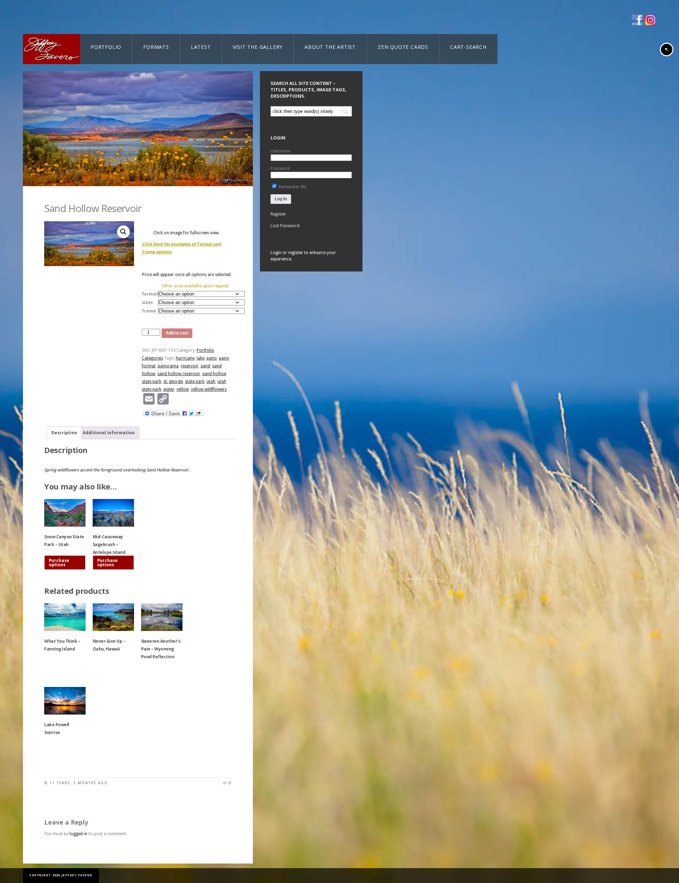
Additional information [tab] (109, 432)
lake (200, 358)
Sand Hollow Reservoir (92, 208)
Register (278, 214)
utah (211, 381)
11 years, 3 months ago (79, 783)
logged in (78, 833)
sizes (147, 302)
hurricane (185, 358)
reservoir (189, 365)
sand (205, 365)
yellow (182, 389)
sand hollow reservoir (178, 373)
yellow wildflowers (209, 389)
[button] (123, 231)
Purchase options (59, 562)
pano (212, 358)
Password (280, 168)
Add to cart (177, 333)
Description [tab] (64, 432)
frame (149, 311)
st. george (173, 381)
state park (194, 381)
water (168, 389)
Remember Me (292, 186)
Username (280, 151)
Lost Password (285, 225)
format (150, 294)
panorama (168, 365)
